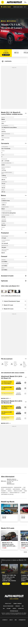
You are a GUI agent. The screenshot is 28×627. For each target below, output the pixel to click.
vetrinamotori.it (22, 619)
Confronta (7, 54)
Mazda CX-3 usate (8, 305)
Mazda (4, 21)
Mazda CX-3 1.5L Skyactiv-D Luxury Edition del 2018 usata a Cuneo (9, 545)
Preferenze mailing (14, 610)
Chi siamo (8, 608)
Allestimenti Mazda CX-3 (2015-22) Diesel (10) (11, 377)
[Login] (2, 2)
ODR (22, 606)
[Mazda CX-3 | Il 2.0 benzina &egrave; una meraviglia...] (11, 291)
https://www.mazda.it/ (10, 483)
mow (16, 619)
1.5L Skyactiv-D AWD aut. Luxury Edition (7, 382)
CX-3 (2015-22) (12, 21)
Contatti (14, 608)
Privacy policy (8, 603)
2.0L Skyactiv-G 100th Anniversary (7, 407)
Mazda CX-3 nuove (8, 309)
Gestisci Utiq (21, 608)
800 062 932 (9, 482)
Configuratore (17, 487)
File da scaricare (6, 359)
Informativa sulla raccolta (6, 624)
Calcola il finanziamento (10, 301)
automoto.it (4, 619)
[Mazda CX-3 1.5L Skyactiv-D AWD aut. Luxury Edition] (25, 382)
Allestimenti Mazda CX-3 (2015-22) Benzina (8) (11, 402)
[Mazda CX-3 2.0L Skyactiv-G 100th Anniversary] (25, 407)
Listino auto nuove (18, 7)
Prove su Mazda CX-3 (15, 492)
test (3, 573)
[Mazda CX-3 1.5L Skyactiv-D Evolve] (25, 393)
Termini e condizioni (17, 603)
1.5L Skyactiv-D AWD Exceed (7, 388)
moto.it (11, 619)
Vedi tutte (25, 551)
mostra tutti (5, 398)
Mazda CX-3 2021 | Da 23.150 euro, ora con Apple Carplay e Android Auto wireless (9, 578)
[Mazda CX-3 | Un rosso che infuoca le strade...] (17, 291)
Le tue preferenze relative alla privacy (9, 626)
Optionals (4, 281)
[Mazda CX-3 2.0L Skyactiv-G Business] (25, 418)
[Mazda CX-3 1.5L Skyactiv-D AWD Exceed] (25, 388)
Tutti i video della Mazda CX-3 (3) (10, 295)
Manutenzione (16, 489)
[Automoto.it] (14, 2)
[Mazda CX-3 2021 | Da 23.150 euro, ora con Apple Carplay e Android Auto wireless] (9, 569)
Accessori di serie (7, 276)
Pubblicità (17, 606)
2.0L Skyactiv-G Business (5, 418)
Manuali (10, 490)
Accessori (8, 489)
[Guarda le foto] (14, 33)
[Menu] (25, 2)
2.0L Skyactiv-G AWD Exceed (7, 412)
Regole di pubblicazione (8, 606)
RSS (4, 608)
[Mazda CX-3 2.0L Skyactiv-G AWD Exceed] (25, 413)
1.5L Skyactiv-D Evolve (7, 393)
